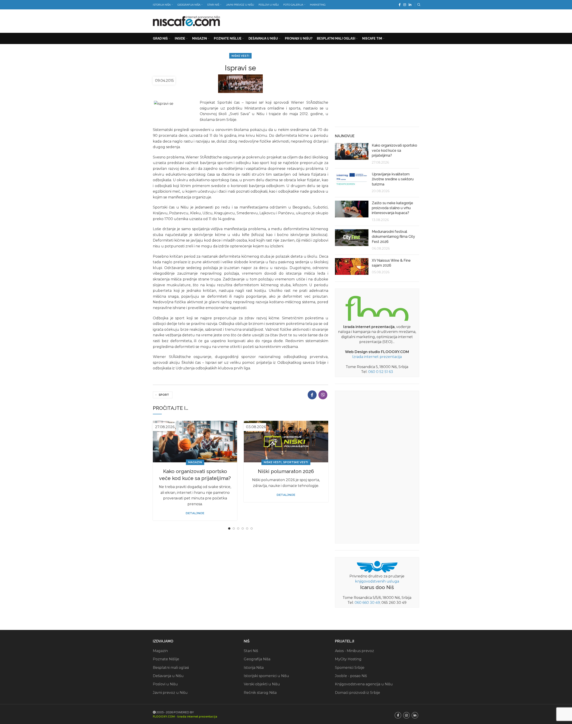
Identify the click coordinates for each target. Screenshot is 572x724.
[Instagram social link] (404, 5)
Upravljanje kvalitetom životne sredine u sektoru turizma (393, 179)
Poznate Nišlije (166, 659)
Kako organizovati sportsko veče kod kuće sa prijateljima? (394, 150)
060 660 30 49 (367, 602)
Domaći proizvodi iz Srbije (357, 692)
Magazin (195, 462)
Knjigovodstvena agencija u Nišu (364, 684)
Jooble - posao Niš (351, 676)
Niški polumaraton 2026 (286, 471)
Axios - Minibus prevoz (354, 651)
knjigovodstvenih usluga (377, 581)
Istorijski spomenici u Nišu (266, 676)
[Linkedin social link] (410, 5)
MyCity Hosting (348, 659)
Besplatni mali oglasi (171, 667)
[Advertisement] (338, 20)
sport (164, 394)
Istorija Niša (254, 667)
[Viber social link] (322, 394)
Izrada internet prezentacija (377, 357)
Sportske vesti (295, 462)
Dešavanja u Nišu (168, 676)
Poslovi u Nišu (165, 684)
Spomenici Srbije (349, 667)
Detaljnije (195, 513)
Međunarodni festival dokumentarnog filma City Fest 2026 (393, 236)
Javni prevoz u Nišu (170, 692)
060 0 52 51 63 (380, 372)
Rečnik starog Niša (260, 692)
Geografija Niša (257, 659)
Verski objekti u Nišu (262, 684)
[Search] (418, 4)
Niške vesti (240, 55)
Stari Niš (251, 651)
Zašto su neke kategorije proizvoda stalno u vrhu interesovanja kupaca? (392, 208)
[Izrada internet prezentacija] (376, 307)
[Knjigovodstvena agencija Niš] (377, 566)
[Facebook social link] (399, 5)
